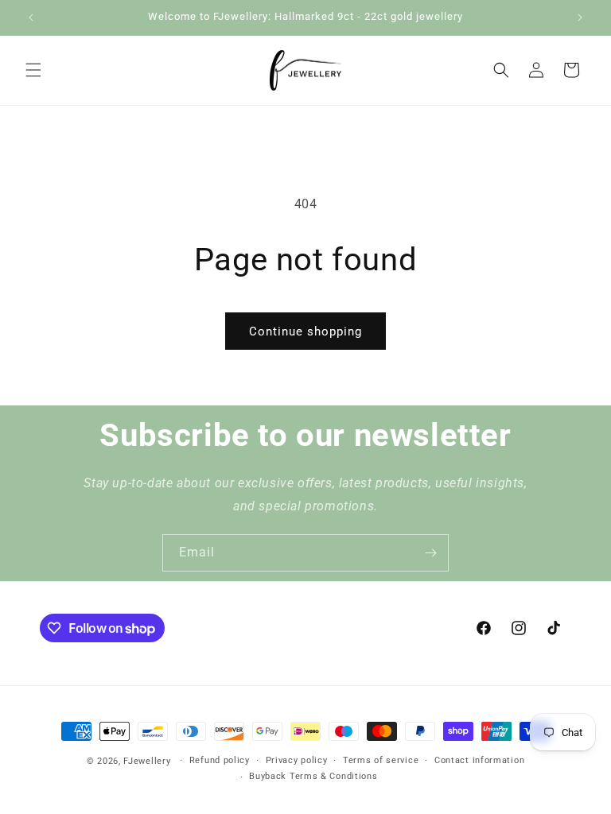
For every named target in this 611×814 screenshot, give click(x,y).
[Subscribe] (430, 553)
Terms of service (380, 760)
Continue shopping (305, 331)
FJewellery (146, 761)
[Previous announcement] (31, 17)
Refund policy (219, 760)
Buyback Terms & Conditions (313, 776)
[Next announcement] (579, 17)
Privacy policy (297, 760)
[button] (33, 69)
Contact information (479, 760)
